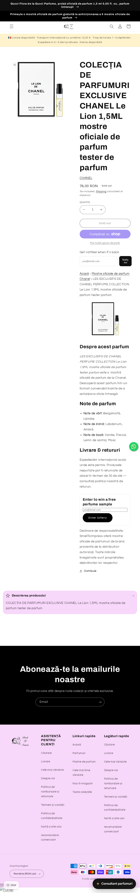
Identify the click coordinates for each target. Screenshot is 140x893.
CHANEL (86, 178)
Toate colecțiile (82, 792)
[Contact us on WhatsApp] (133, 446)
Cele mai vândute (52, 770)
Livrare (45, 761)
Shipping (101, 191)
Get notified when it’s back (99, 252)
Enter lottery (97, 517)
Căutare (46, 753)
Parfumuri (79, 753)
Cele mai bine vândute (81, 772)
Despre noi (48, 778)
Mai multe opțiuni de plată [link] (105, 243)
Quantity (85, 202)
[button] (11, 26)
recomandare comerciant (50, 837)
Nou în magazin (83, 783)
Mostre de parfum (84, 761)
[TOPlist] (6, 890)
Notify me (125, 261)
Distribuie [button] (90, 571)
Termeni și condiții (52, 805)
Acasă (84, 273)
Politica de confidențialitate (51, 816)
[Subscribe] (100, 702)
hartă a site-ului (51, 826)
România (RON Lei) (25, 873)
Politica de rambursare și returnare (50, 792)
